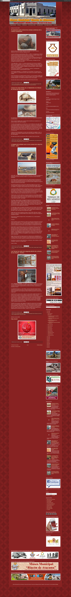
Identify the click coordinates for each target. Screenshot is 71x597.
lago (17, 247)
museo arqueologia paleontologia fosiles (29, 140)
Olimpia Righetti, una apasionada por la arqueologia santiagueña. (55, 235)
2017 (48, 339)
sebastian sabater (36, 247)
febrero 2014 (50, 324)
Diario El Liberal (49, 506)
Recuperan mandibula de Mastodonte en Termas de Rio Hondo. (55, 224)
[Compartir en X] (26, 82)
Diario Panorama (49, 507)
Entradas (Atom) (17, 346)
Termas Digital (49, 501)
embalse (15, 247)
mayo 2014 (49, 328)
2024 (48, 347)
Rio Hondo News (49, 500)
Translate (53, 495)
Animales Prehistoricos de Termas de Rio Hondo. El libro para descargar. (55, 251)
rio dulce (32, 247)
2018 (48, 340)
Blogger (57, 584)
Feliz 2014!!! (14, 319)
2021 (48, 344)
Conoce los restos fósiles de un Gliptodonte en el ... (52, 320)
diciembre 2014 (50, 335)
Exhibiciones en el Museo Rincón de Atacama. (55, 229)
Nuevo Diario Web (49, 508)
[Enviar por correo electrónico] (24, 82)
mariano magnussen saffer (20, 140)
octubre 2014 (50, 333)
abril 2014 (49, 327)
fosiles (15, 140)
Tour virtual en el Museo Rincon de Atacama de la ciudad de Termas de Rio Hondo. (55, 257)
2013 (48, 311)
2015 (48, 336)
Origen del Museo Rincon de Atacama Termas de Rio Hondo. (55, 219)
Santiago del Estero (27, 84)
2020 (48, 343)
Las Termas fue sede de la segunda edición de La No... (53, 316)
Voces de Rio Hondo (50, 502)
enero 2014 (49, 313)
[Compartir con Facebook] (27, 82)
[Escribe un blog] (25, 82)
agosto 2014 (50, 331)
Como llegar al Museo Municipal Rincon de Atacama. (54, 241)
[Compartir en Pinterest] (28, 82)
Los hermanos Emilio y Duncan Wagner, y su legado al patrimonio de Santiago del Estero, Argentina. (55, 247)
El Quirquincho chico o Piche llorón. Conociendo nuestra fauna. (55, 208)
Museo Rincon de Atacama (51, 499)
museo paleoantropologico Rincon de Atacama (18, 84)
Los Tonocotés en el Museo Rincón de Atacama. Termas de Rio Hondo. (55, 214)
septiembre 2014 (50, 332)
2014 (48, 312)
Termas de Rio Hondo (33, 84)
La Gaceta (48, 509)
